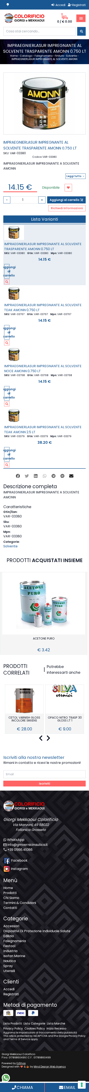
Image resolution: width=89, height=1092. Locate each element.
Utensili (9, 970)
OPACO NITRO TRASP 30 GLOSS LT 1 (65, 719)
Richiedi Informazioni (67, 208)
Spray (8, 966)
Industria (10, 951)
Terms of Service (19, 1039)
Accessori (11, 926)
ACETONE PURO (44, 639)
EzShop (21, 1063)
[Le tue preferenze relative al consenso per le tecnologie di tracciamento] (82, 1085)
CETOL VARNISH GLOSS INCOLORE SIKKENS (24, 719)
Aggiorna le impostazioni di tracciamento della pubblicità (40, 1032)
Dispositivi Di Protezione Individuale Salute (36, 931)
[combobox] (39, 31)
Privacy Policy (77, 1036)
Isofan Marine (14, 956)
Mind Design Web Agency (50, 1066)
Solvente (10, 546)
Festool (9, 946)
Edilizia (8, 936)
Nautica (9, 961)
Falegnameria (14, 941)
